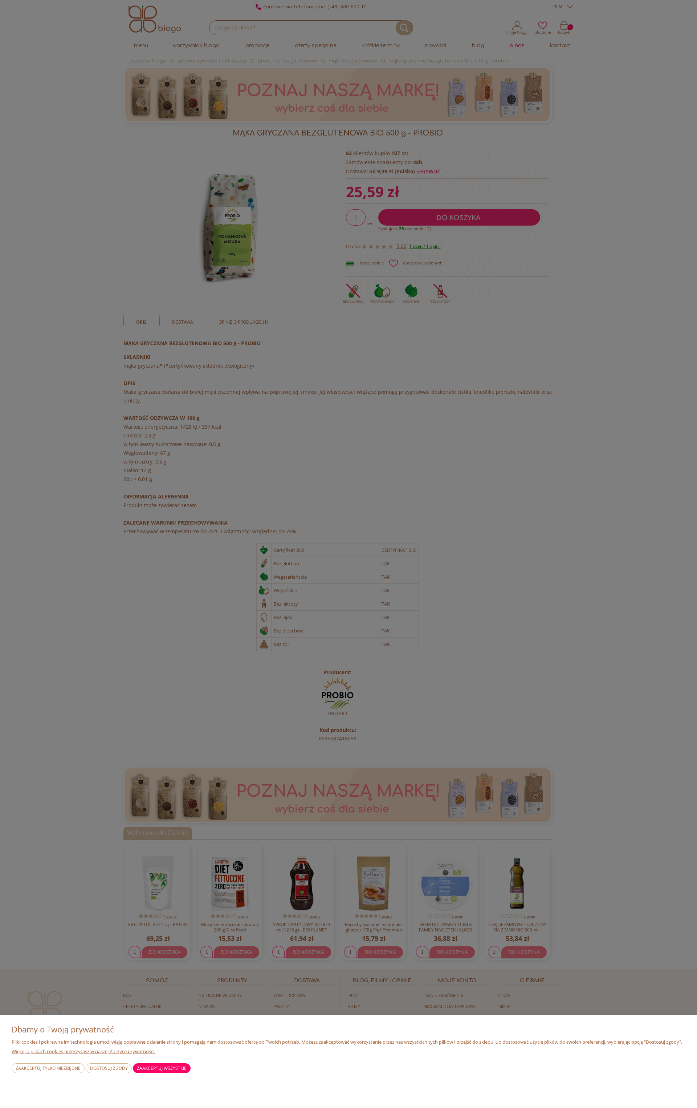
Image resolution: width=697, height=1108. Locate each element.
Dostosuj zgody (109, 1068)
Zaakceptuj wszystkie (162, 1068)
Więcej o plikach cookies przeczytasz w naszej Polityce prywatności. (83, 1051)
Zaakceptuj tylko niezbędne (48, 1068)
